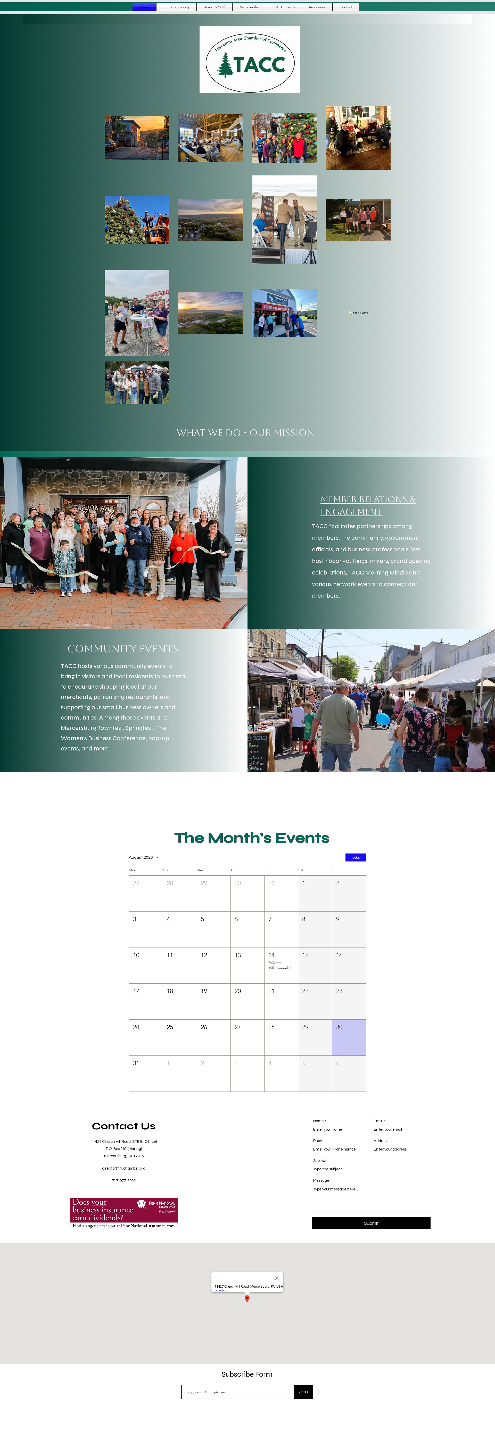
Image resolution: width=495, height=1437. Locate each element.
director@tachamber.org (123, 1168)
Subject (319, 1161)
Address (381, 1141)
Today (355, 857)
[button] (250, 7)
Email (378, 1121)
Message (321, 1180)
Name (318, 1121)
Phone (319, 1141)
